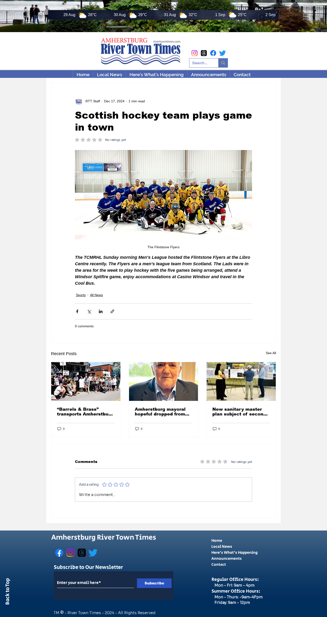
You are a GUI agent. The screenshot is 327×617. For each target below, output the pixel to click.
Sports (81, 295)
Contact (218, 564)
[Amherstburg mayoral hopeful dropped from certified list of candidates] (163, 381)
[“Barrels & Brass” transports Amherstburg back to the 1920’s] (85, 381)
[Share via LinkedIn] (100, 311)
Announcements (226, 558)
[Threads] (204, 53)
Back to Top (7, 592)
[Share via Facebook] (77, 311)
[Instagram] (194, 53)
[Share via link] (112, 311)
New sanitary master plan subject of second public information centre (239, 411)
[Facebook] (213, 53)
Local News (221, 546)
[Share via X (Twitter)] (89, 311)
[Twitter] (222, 53)
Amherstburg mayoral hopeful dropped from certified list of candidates (160, 411)
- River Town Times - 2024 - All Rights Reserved (110, 612)
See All (271, 353)
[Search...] (223, 62)
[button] (156, 74)
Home (216, 540)
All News (96, 295)
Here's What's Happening (234, 552)
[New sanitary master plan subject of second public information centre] (241, 381)
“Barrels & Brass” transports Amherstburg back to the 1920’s (85, 411)
